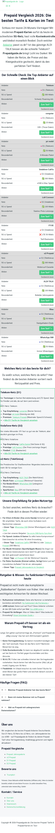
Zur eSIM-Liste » (37, 609)
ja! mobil (15, 414)
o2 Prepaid (19, 481)
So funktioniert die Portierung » (35, 603)
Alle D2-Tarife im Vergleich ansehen (20, 453)
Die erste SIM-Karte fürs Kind (39, 533)
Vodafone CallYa (22, 542)
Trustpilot (11, 775)
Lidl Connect (17, 447)
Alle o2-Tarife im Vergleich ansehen (20, 493)
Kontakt (10, 798)
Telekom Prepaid (19, 417)
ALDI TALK (23, 477)
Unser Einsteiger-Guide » (23, 615)
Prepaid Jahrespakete (16, 754)
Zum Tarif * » (46, 104)
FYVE (13, 450)
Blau (16, 490)
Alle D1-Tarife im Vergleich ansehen (20, 420)
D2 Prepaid (11, 763)
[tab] (27, 690)
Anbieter (8, 44)
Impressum (11, 804)
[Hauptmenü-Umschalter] (8, 6)
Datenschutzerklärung (16, 807)
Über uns (10, 801)
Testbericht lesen (47, 109)
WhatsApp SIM (25, 484)
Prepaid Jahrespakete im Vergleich (29, 567)
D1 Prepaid (11, 760)
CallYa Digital (24, 444)
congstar (23, 411)
